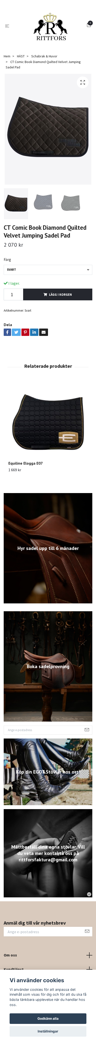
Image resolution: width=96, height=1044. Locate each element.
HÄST (21, 88)
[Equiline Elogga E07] (48, 453)
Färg (7, 291)
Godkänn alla (48, 1018)
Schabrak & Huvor (44, 88)
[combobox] (48, 302)
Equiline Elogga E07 (25, 495)
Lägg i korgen (60, 327)
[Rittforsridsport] (44, 45)
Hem (7, 88)
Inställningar (48, 1031)
